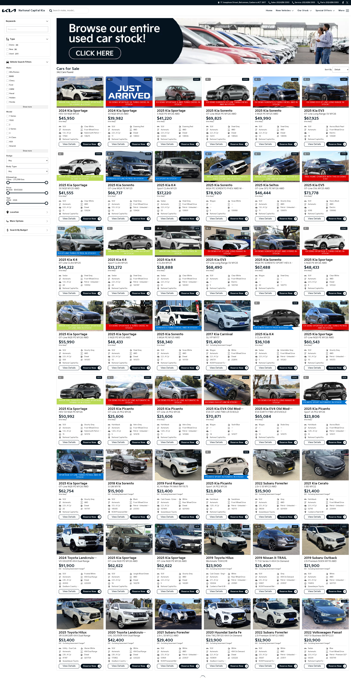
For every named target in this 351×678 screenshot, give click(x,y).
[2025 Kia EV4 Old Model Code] (227, 390)
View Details (69, 144)
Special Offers (324, 10)
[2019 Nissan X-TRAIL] (276, 539)
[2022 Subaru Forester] (276, 464)
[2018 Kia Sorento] (129, 464)
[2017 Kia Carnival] (227, 315)
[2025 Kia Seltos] (276, 166)
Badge (9, 156)
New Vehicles (283, 10)
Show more (27, 107)
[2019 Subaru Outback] (325, 539)
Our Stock (303, 10)
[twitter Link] (347, 2)
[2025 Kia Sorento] (227, 92)
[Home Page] (9, 10)
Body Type (11, 166)
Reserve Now (89, 144)
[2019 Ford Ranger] (178, 464)
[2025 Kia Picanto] (129, 390)
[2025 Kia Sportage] (178, 92)
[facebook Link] (343, 2)
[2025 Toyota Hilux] (80, 613)
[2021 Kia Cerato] (325, 464)
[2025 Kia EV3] (325, 92)
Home (269, 10)
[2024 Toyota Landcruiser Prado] (80, 539)
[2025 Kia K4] (178, 166)
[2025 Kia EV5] (325, 166)
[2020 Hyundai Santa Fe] (227, 613)
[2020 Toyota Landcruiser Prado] (129, 613)
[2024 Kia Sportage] (80, 92)
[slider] (8, 182)
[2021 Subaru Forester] (178, 613)
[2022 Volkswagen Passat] (325, 613)
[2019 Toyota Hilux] (227, 539)
